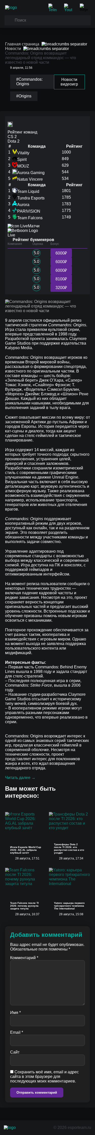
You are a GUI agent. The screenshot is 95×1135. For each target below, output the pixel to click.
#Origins (23, 96)
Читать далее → (20, 777)
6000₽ (61, 253)
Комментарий (24, 958)
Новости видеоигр (69, 81)
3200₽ (61, 287)
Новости (13, 48)
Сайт (15, 1052)
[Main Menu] (85, 8)
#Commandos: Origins (29, 81)
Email (16, 1032)
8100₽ (61, 279)
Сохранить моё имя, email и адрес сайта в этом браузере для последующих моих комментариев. (44, 1076)
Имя (15, 1012)
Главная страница (22, 44)
